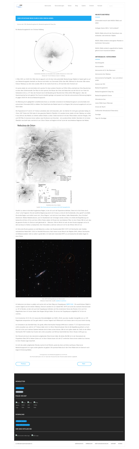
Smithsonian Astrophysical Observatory (106, 110)
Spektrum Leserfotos (61, 300)
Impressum (89, 443)
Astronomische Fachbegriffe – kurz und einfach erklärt (109, 79)
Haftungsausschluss (101, 443)
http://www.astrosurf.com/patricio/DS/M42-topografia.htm (55, 207)
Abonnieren (20, 388)
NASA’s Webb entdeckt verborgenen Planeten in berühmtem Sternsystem (109, 42)
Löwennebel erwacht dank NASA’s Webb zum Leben (108, 22)
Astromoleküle (99, 66)
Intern (120, 443)
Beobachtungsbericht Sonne (103, 95)
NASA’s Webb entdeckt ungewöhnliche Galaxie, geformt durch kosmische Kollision (109, 49)
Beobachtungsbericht (32, 24)
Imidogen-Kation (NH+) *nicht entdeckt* (107, 28)
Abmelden (19, 392)
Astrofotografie (99, 63)
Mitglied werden (21, 421)
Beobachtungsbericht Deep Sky (47, 24)
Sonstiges (98, 114)
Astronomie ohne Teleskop (103, 74)
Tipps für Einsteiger (100, 118)
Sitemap (113, 443)
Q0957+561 (69, 304)
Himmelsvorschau (100, 99)
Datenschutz (79, 443)
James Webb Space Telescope (104, 103)
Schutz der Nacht (100, 107)
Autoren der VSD (21, 24)
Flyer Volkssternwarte (23, 425)
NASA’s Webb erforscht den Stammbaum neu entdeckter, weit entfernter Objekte (108, 34)
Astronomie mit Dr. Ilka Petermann (105, 70)
